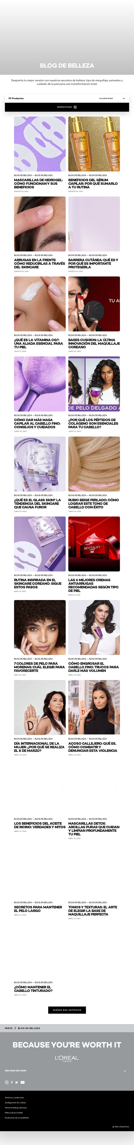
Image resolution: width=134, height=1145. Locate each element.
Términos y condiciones (14, 1098)
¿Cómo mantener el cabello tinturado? (33, 988)
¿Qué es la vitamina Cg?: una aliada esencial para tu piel (38, 343)
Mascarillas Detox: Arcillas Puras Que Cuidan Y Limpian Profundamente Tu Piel (93, 828)
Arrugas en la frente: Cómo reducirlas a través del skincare (39, 263)
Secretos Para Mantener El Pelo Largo (38, 908)
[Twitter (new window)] (16, 1082)
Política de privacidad (14, 1113)
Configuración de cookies (15, 1103)
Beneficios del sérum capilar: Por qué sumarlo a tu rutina (93, 183)
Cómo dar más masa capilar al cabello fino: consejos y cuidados (37, 423)
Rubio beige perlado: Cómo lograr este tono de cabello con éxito (93, 503)
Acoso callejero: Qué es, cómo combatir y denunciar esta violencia (92, 746)
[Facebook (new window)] (12, 1082)
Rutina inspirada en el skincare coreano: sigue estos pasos (37, 583)
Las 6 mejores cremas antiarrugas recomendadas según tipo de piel (93, 585)
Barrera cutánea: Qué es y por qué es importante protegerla (93, 263)
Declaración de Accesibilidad (17, 1118)
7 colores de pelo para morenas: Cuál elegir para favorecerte (39, 666)
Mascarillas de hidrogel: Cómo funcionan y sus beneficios (38, 183)
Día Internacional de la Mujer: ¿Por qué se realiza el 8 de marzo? (39, 746)
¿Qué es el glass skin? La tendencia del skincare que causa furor (37, 503)
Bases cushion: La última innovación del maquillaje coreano (94, 343)
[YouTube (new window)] (23, 1082)
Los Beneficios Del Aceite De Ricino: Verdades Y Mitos (40, 825)
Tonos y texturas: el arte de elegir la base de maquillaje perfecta (92, 910)
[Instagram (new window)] (6, 1082)
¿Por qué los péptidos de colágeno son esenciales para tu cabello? (93, 423)
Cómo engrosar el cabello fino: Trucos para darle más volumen (93, 666)
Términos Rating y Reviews (16, 1108)
